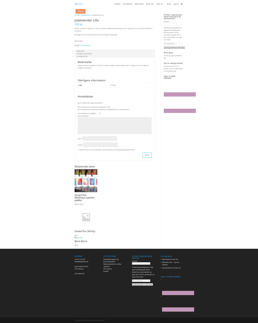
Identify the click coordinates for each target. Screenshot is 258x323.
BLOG (169, 4)
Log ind (176, 4)
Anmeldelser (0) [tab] (82, 56)
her (165, 58)
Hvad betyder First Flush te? (171, 268)
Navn (80, 139)
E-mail (80, 145)
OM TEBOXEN (127, 4)
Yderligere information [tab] (84, 54)
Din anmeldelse (83, 116)
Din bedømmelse (84, 113)
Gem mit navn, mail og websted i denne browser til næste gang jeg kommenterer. (107, 150)
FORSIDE (117, 4)
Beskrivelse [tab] (80, 51)
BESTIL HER (150, 4)
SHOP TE (159, 4)
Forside (77, 15)
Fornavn (166, 21)
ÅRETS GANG (139, 4)
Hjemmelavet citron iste (170, 259)
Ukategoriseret (86, 15)
